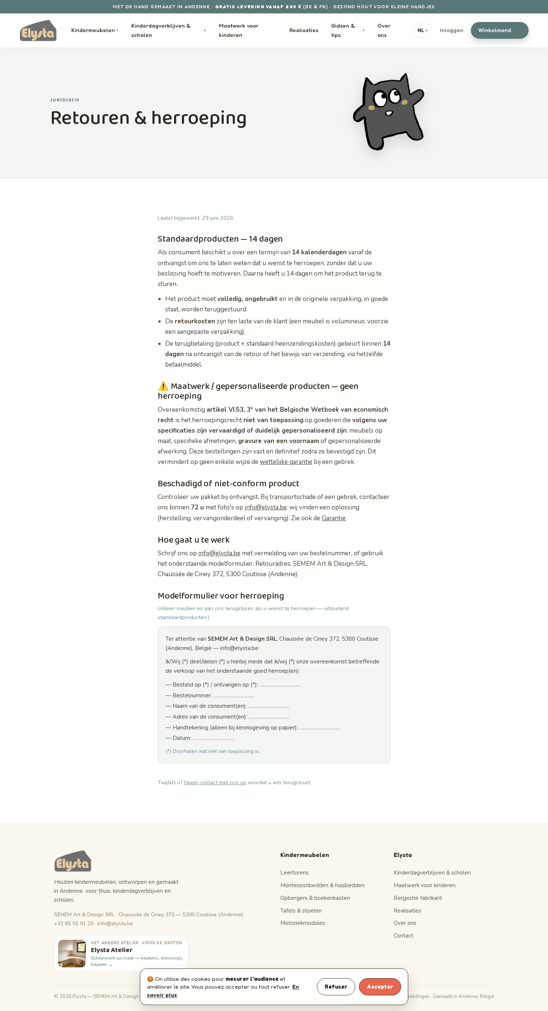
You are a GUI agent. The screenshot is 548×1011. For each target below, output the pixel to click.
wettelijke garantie (286, 462)
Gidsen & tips (348, 30)
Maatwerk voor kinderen (238, 30)
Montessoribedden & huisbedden (322, 885)
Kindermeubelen (95, 30)
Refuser (336, 986)
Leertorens (294, 872)
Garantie (334, 518)
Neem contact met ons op (215, 782)
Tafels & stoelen (301, 910)
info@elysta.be (266, 507)
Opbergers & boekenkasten (315, 898)
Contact (403, 935)
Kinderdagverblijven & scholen (169, 30)
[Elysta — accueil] (38, 30)
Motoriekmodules (302, 923)
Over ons (383, 30)
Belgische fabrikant (418, 898)
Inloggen (451, 30)
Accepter (380, 986)
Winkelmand (498, 30)
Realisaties (303, 30)
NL (423, 30)
